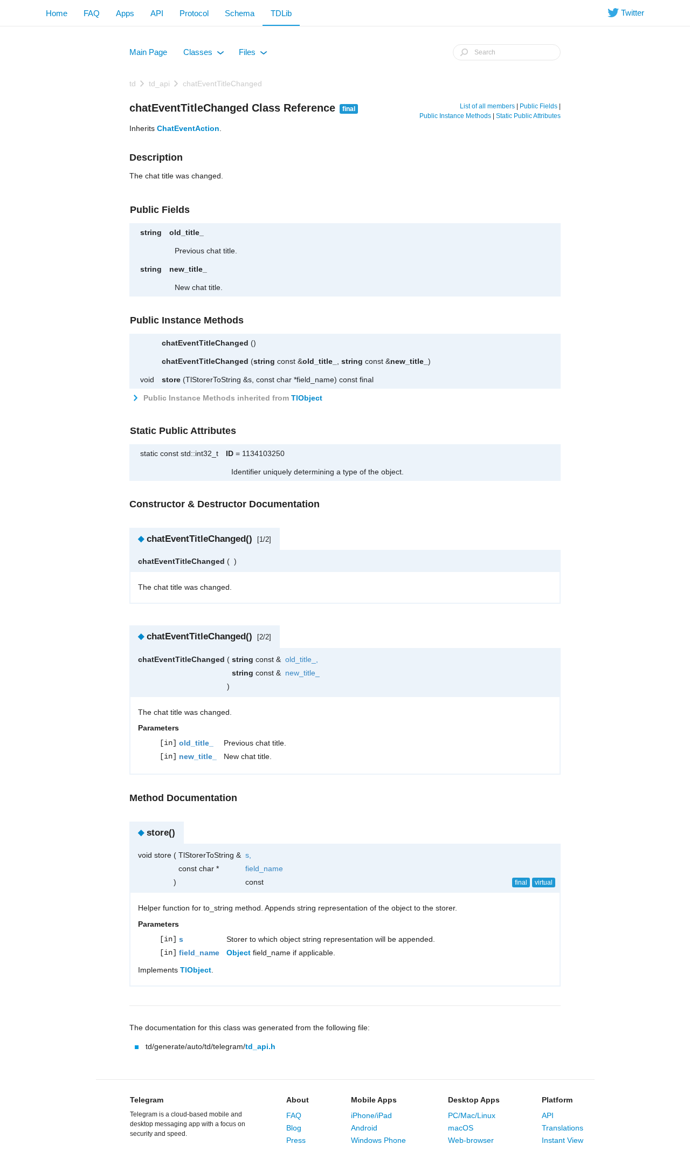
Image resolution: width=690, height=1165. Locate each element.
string (151, 232)
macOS (460, 1127)
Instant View (562, 1140)
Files (252, 54)
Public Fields (538, 106)
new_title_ (188, 269)
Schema (239, 13)
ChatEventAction (188, 128)
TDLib (281, 13)
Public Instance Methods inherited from (231, 398)
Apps (125, 13)
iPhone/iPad (371, 1115)
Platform (557, 1099)
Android (364, 1127)
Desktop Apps (474, 1099)
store (171, 379)
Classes (203, 54)
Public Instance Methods (455, 116)
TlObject (306, 398)
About (297, 1099)
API (156, 13)
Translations (562, 1127)
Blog (293, 1127)
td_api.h (260, 1046)
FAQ (92, 13)
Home (56, 13)
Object (238, 952)
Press (296, 1140)
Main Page (148, 52)
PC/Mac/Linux (471, 1115)
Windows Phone (378, 1140)
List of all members (487, 106)
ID (229, 453)
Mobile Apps (374, 1099)
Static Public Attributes (528, 116)
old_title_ (186, 232)
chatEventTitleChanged (222, 83)
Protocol (194, 13)
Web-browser (471, 1140)
